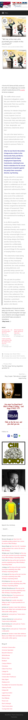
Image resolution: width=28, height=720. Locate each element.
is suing (22, 90)
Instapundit (5, 690)
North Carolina (21, 356)
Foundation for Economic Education (12, 685)
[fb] (15, 436)
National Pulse (6, 695)
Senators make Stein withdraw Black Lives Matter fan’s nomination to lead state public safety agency (14, 609)
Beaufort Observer (7, 652)
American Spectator (7, 650)
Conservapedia (6, 674)
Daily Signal (5, 679)
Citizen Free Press (7, 668)
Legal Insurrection (7, 693)
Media (14, 354)
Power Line (5, 701)
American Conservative (8, 647)
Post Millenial (5, 698)
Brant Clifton (20, 46)
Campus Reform (6, 663)
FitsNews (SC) (6, 682)
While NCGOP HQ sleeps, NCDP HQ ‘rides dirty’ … (18, 331)
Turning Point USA (7, 709)
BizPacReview (6, 655)
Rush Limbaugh (6, 703)
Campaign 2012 (8, 354)
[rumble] (19, 435)
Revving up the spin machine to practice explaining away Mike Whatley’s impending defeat (14, 555)
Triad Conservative (7, 706)
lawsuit (14, 356)
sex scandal (23, 358)
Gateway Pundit (6, 687)
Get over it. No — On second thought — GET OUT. (7, 331)
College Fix (5, 671)
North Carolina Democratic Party (10, 358)
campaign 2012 (8, 356)
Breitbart (4, 660)
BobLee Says (5, 658)
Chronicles (5, 666)
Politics (18, 354)
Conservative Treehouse (9, 676)
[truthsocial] (8, 435)
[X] (11, 435)
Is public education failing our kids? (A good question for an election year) (13, 602)
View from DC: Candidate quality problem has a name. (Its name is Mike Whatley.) (13, 541)
